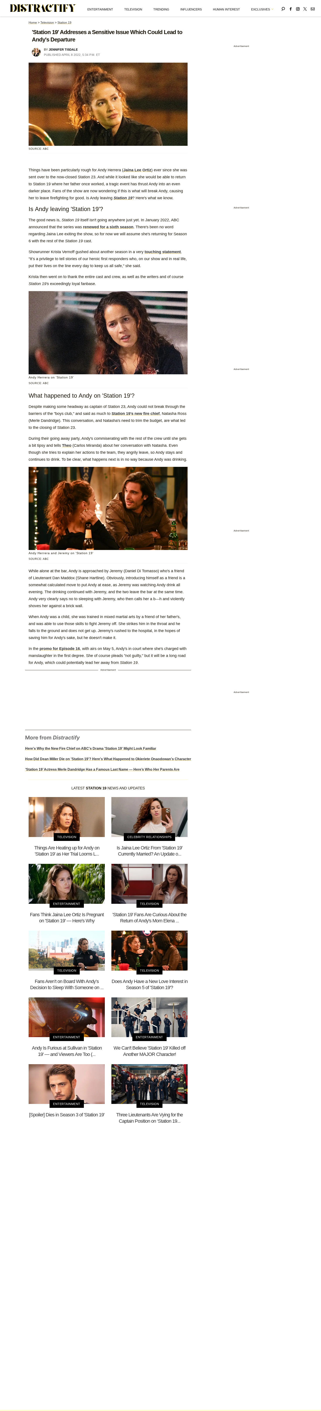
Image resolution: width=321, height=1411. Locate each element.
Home (33, 22)
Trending (161, 9)
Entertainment (100, 9)
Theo (66, 445)
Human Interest (226, 9)
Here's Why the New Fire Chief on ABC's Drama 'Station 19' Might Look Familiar (90, 748)
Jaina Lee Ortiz (137, 170)
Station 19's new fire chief (136, 413)
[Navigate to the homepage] (43, 8)
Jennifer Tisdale (63, 49)
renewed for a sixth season (108, 227)
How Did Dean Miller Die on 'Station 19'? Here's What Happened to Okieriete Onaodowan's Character (108, 759)
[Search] (283, 8)
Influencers (191, 9)
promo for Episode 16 (60, 648)
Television (133, 9)
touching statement (163, 252)
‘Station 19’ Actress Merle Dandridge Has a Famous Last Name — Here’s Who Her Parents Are (102, 769)
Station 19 (64, 22)
